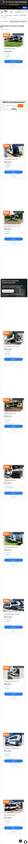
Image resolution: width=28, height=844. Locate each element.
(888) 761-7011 (19, 12)
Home (2, 15)
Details (13, 61)
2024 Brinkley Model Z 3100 (11, 681)
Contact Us (13, 65)
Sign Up (25, 7)
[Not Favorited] (22, 55)
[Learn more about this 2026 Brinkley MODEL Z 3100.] (13, 217)
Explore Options (8, 291)
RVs (9, 7)
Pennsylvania (23, 15)
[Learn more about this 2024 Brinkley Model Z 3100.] (13, 672)
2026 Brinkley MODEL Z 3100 (12, 226)
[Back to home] (6, 11)
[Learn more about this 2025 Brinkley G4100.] (13, 40)
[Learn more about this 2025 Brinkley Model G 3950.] (13, 338)
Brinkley (16, 15)
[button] (20, 841)
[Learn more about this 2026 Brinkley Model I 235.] (13, 150)
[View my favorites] (26, 12)
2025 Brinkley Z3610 (9, 815)
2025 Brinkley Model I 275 (11, 547)
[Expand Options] (22, 46)
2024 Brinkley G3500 (9, 480)
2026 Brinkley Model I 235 (11, 159)
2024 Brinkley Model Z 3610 (11, 748)
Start (20, 105)
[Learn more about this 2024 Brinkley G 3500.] (13, 405)
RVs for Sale (9, 15)
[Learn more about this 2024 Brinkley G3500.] (13, 471)
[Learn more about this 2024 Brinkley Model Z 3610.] (13, 739)
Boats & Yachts (4, 7)
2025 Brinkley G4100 (9, 48)
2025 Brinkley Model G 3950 (11, 346)
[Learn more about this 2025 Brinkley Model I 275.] (13, 538)
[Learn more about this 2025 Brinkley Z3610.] (13, 806)
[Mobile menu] (2, 11)
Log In (18, 7)
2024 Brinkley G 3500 (10, 413)
